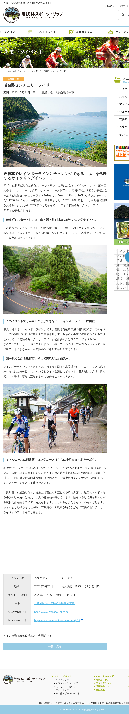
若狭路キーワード (105, 686)
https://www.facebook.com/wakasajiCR (57, 620)
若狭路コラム (102, 679)
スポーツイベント (63, 676)
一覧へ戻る (54, 646)
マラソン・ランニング (67, 683)
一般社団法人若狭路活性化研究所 (54, 603)
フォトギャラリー (105, 683)
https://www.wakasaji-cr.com (51, 612)
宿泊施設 (100, 689)
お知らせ (110, 6)
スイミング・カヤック (67, 686)
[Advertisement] (28, 545)
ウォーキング (62, 690)
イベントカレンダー (106, 676)
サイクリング (62, 680)
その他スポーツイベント (68, 693)
